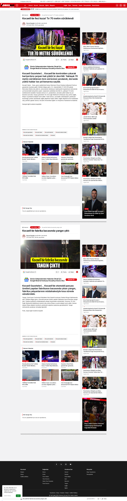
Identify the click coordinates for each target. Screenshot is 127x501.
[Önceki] (32, 9)
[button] (124, 5)
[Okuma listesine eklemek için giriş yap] (77, 59)
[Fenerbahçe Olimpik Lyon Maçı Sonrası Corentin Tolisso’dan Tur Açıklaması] (94, 153)
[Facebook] (56, 464)
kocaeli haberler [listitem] (49, 132)
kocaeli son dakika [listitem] (28, 135)
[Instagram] (66, 464)
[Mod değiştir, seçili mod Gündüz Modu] (117, 5)
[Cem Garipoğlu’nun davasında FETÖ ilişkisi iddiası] (69, 172)
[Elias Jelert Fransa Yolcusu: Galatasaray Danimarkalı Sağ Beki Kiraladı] (94, 42)
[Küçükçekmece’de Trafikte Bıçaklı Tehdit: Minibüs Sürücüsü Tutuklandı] (30, 153)
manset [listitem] (53, 135)
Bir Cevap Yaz (27, 208)
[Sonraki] (33, 9)
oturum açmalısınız (40, 211)
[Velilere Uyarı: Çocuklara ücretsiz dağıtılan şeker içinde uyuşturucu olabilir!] (50, 172)
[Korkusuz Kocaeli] (7, 5)
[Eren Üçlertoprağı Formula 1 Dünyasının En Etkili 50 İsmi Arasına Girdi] (94, 83)
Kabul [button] (18, 495)
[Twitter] (61, 464)
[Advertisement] (50, 116)
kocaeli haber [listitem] (38, 132)
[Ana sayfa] (25, 5)
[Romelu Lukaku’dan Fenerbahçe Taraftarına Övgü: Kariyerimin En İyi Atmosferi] (94, 133)
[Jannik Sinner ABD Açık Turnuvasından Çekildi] (94, 112)
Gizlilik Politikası (7, 495)
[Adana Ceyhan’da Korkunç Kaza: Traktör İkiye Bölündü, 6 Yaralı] (50, 153)
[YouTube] (70, 464)
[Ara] (120, 5)
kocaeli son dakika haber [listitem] (41, 135)
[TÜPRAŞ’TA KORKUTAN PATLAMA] (30, 172)
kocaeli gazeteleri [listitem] (27, 132)
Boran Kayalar (30, 23)
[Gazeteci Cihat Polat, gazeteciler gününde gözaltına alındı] (69, 153)
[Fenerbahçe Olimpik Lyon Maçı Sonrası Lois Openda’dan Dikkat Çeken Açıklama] (94, 174)
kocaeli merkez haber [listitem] (61, 132)
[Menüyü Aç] (17, 5)
